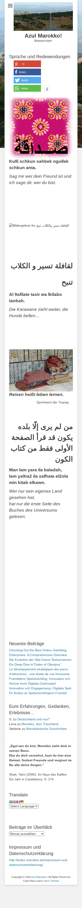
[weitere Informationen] (46, 89)
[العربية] (11, 801)
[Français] (18, 801)
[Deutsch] (22, 801)
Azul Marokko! (43, 36)
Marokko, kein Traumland (40, 724)
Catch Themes (51, 880)
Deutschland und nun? (33, 719)
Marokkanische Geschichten (46, 729)
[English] (14, 801)
